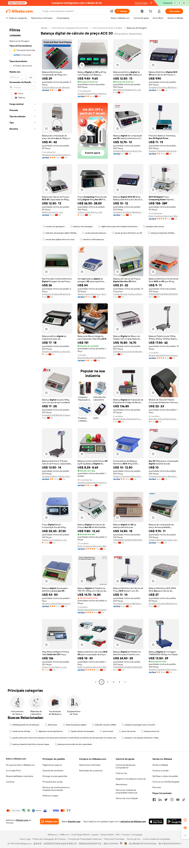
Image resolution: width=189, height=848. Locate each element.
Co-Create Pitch (13, 770)
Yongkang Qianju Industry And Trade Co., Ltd (57, 476)
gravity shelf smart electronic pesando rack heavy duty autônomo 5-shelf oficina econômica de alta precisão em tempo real (64, 738)
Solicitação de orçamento (91, 770)
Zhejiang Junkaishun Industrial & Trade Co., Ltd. (57, 351)
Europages (137, 834)
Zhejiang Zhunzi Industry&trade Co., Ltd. (128, 351)
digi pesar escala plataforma (50, 731)
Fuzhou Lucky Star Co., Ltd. (90, 212)
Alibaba (44, 28)
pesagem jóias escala (155, 226)
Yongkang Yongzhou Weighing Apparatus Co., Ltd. (164, 87)
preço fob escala (129, 731)
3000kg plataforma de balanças (26, 725)
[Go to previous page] (95, 682)
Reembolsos (121, 784)
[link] (185, 820)
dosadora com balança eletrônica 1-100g (141, 738)
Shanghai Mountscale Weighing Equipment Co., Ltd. (57, 87)
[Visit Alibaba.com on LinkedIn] (160, 799)
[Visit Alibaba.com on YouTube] (178, 799)
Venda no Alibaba (160, 765)
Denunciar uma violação (127, 798)
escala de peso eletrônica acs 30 (128, 233)
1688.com (64, 834)
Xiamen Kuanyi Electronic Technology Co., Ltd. (93, 294)
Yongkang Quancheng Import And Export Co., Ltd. (93, 93)
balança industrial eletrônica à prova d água (31, 744)
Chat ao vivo (121, 773)
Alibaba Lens (22, 820)
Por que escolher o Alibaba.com (20, 765)
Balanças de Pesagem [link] (137, 28)
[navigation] (22, 355)
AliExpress (52, 834)
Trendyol (126, 834)
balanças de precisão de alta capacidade (75, 744)
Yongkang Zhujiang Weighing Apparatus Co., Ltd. (57, 294)
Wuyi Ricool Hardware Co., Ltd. (127, 90)
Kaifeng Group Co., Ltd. (52, 212)
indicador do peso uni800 (105, 725)
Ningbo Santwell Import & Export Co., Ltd (164, 355)
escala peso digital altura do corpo (60, 239)
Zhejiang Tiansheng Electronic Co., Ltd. (164, 151)
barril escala (108, 731)
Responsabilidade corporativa (19, 776)
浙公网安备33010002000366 (143, 843)
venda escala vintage (21, 731)
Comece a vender (160, 770)
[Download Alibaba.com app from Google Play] (175, 821)
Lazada (94, 834)
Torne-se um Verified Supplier (166, 782)
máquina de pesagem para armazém (140, 725)
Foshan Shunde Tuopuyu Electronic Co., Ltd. (128, 294)
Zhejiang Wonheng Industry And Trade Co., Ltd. (128, 151)
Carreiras (10, 782)
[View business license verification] (121, 843)
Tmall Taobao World (80, 834)
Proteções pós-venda (52, 782)
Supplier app (74, 821)
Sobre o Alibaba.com (16, 759)
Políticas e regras (50, 795)
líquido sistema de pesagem (82, 731)
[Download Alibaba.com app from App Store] (156, 821)
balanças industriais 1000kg (162, 233)
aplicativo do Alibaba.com (133, 821)
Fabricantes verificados (90, 765)
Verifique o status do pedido (165, 776)
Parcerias (156, 787)
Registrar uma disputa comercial (130, 779)
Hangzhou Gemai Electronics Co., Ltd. (57, 155)
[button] (111, 11)
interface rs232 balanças (93, 239)
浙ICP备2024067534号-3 (169, 843)
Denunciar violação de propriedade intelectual (126, 791)
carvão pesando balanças (95, 233)
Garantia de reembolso (53, 770)
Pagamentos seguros (52, 765)
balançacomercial (151, 731)
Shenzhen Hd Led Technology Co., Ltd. (164, 419)
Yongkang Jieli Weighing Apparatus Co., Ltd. (57, 415)
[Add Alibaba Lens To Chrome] (49, 821)
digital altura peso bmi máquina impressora (119, 226)
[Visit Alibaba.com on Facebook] (154, 799)
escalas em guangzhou (55, 226)
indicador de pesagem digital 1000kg (61, 233)
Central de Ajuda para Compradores (125, 766)
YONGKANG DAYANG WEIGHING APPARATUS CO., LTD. (164, 294)
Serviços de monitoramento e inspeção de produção (56, 788)
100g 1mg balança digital (76, 725)
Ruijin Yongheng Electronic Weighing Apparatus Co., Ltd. (164, 216)
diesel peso (52, 725)
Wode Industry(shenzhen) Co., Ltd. (128, 419)
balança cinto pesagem (83, 226)
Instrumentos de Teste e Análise (107, 28)
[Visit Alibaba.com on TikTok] (183, 799)
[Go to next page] (125, 682)
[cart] (151, 11)
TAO (117, 834)
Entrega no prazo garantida (55, 776)
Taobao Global (106, 834)
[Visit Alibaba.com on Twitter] (166, 799)
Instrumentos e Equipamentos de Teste (70, 28)
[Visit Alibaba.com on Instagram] (172, 799)
